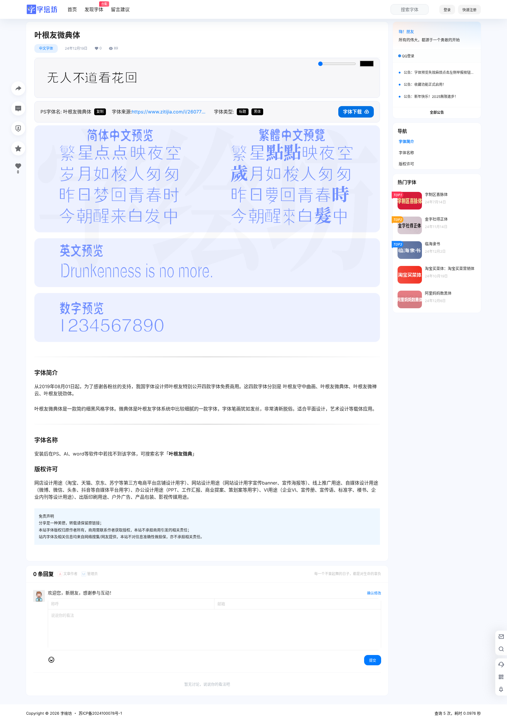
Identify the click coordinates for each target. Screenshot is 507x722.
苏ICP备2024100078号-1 (100, 713)
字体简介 (406, 141)
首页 (72, 9)
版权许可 (406, 163)
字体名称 (406, 152)
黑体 (257, 111)
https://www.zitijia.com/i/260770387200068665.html (170, 112)
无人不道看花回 (92, 78)
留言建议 (120, 9)
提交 (372, 660)
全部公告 (437, 112)
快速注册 (469, 10)
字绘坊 (65, 713)
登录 (447, 10)
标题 (242, 111)
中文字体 (46, 48)
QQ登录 (408, 56)
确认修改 (374, 593)
